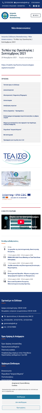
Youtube (39, 6)
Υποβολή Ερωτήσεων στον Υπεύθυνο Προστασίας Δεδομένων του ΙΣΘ (16, 354)
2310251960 (27, 320)
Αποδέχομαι (21, 397)
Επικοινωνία (35, 2)
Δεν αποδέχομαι (21, 402)
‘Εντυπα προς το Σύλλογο (11, 85)
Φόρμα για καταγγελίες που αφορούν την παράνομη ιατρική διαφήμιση (20, 123)
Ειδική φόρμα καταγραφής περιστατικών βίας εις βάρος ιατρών (21, 116)
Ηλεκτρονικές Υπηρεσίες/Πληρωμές (15, 95)
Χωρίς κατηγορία (26, 57)
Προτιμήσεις (21, 408)
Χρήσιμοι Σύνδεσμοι (9, 6)
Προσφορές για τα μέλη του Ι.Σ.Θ (14, 140)
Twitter (36, 6)
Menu (36, 15)
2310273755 (18, 320)
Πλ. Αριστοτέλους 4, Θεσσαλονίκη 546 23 (18, 316)
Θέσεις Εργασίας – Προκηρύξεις (14, 111)
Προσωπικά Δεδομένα (10, 347)
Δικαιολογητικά (9, 90)
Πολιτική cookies (8, 350)
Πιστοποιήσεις (7, 377)
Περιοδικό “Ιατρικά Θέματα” (12, 129)
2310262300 (8, 2)
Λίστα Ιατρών (8, 100)
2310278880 (11, 327)
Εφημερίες (21, 6)
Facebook (34, 6)
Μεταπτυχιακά (8, 135)
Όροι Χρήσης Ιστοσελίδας (11, 344)
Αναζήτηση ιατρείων (10, 105)
